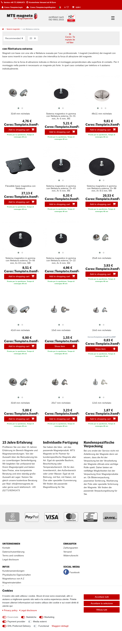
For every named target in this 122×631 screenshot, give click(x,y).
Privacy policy (11, 610)
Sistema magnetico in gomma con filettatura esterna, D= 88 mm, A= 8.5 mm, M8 (102, 188)
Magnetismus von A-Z (13, 578)
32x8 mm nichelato (20, 114)
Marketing (49, 617)
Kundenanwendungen (13, 571)
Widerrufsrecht (70, 555)
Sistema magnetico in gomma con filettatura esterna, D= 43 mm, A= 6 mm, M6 (61, 188)
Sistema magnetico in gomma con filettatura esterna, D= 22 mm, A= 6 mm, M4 (61, 260)
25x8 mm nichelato (101, 258)
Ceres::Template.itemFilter (70, 40)
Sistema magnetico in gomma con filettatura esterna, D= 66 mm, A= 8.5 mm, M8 (20, 260)
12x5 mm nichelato (101, 403)
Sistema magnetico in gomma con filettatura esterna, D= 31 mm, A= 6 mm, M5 (61, 116)
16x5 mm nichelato (101, 330)
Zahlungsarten (70, 547)
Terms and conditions (13, 555)
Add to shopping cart (19, 129)
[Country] (60, 7)
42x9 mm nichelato (20, 330)
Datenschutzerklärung (13, 551)
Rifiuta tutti (101, 609)
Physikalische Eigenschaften (16, 574)
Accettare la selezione (102, 603)
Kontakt (6, 547)
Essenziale (12, 617)
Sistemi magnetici (13, 29)
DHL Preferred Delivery (19, 626)
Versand (67, 551)
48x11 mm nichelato (102, 114)
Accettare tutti (102, 597)
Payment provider (16, 621)
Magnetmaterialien (11, 582)
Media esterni (40, 621)
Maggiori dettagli (60, 626)
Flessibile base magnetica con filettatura (20, 187)
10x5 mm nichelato (61, 330)
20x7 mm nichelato (61, 403)
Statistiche (31, 617)
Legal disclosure (10, 559)
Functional (43, 626)
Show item (59, 346)
